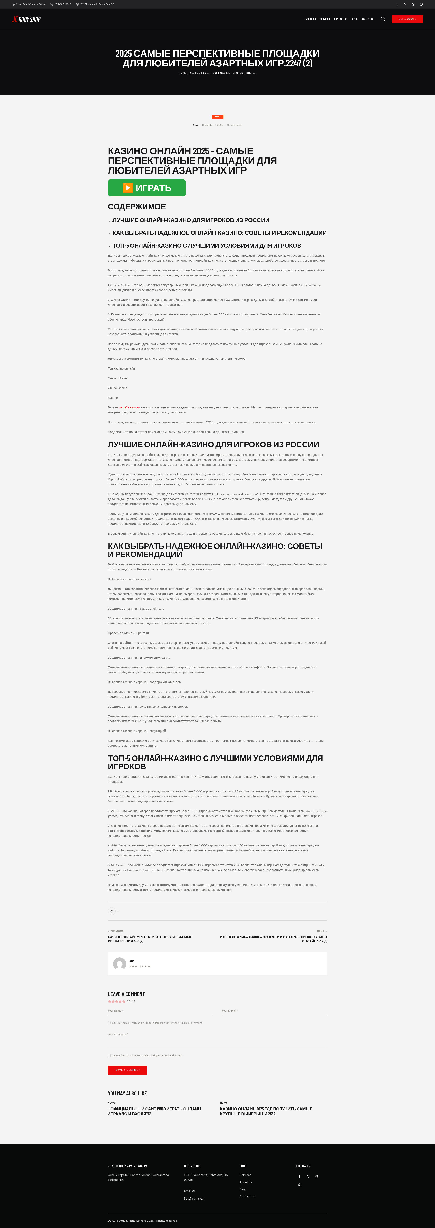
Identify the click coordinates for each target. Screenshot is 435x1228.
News (217, 116)
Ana (132, 961)
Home (183, 73)
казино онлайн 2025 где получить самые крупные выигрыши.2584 (266, 1111)
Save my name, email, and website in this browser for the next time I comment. (157, 1022)
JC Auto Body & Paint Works (125, 1220)
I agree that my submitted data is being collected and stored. (147, 1055)
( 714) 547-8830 (194, 1199)
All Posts (197, 73)
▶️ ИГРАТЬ (146, 188)
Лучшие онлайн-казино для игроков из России (190, 220)
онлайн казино (129, 407)
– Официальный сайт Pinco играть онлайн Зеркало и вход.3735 (154, 1111)
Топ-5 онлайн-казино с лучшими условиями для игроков (206, 245)
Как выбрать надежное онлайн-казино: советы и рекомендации (219, 232)
